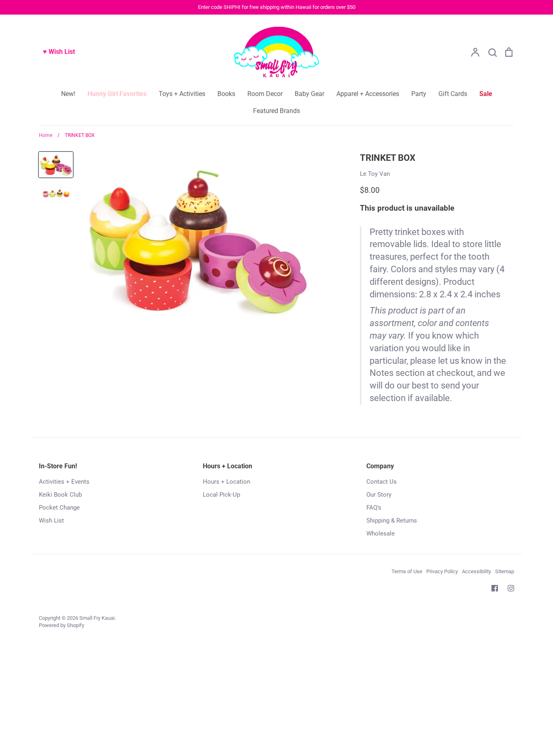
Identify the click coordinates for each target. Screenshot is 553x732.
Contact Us (381, 481)
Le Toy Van (375, 173)
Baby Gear (309, 94)
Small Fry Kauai (97, 618)
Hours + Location (226, 481)
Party (418, 94)
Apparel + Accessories (367, 94)
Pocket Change (59, 507)
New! (68, 94)
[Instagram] (511, 588)
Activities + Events (64, 481)
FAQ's (373, 507)
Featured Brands (276, 111)
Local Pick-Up (221, 494)
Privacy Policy (442, 571)
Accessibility (476, 571)
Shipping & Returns (391, 520)
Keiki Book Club (60, 494)
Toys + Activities (182, 94)
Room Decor (265, 94)
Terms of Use (406, 571)
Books (226, 94)
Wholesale (380, 533)
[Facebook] (495, 588)
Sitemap (504, 571)
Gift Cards (452, 94)
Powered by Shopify (61, 625)
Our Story (378, 494)
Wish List (51, 520)
